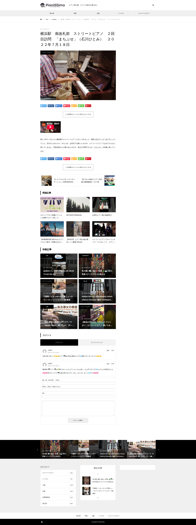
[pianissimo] (52, 5)
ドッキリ (121, 13)
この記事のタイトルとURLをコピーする (78, 114)
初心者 (52, 13)
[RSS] (42, 522)
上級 (98, 13)
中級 (75, 13)
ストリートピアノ (144, 13)
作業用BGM (85, 255)
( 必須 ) (50, 380)
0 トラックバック (97, 342)
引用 (112, 350)
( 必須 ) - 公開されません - (51, 386)
